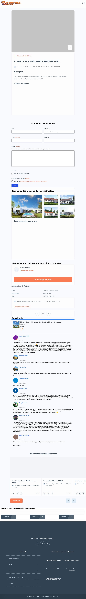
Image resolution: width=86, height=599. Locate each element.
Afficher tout (16, 500)
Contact (11, 583)
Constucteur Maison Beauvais (71, 560)
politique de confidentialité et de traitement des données (33, 181)
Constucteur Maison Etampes (53, 560)
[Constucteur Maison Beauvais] (72, 557)
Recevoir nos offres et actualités (21, 173)
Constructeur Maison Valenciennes (71, 569)
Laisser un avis (16, 445)
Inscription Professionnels (16, 577)
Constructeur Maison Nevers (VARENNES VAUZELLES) (53, 579)
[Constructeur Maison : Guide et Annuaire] (10, 3)
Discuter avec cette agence (44, 279)
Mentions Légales (51, 596)
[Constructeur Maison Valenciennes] (72, 566)
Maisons (11, 571)
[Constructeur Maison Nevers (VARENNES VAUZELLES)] (53, 575)
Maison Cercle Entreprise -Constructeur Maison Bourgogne (40, 322)
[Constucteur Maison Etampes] (53, 557)
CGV (57, 596)
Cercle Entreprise (25, 267)
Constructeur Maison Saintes (53, 569)
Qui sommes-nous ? (14, 558)
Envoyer (15, 185)
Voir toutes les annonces (27, 270)
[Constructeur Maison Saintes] (53, 566)
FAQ (10, 564)
